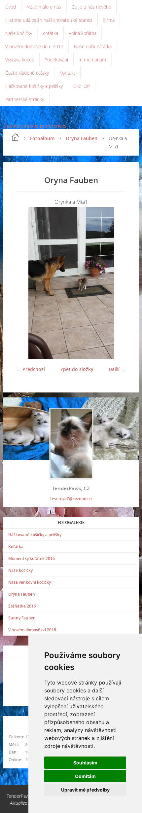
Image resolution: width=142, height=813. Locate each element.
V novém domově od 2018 (32, 630)
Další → (117, 369)
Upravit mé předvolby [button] (85, 790)
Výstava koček (19, 59)
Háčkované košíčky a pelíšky (34, 86)
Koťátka (50, 33)
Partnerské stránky (24, 99)
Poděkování (56, 59)
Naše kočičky (18, 33)
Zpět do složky (76, 369)
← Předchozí (31, 369)
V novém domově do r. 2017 (34, 46)
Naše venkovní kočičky (29, 582)
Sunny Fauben (22, 618)
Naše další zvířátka (93, 46)
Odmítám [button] (85, 776)
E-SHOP (81, 86)
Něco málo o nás (43, 7)
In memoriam (92, 59)
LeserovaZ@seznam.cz (71, 498)
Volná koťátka (82, 33)
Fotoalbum (42, 138)
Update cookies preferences (34, 126)
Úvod (10, 7)
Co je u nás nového (91, 7)
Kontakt (67, 73)
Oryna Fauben (81, 138)
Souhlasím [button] (85, 762)
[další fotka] (114, 283)
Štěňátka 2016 (22, 606)
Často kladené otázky (27, 73)
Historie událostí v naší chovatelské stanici (48, 20)
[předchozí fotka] (27, 283)
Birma (109, 20)
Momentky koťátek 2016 (31, 558)
